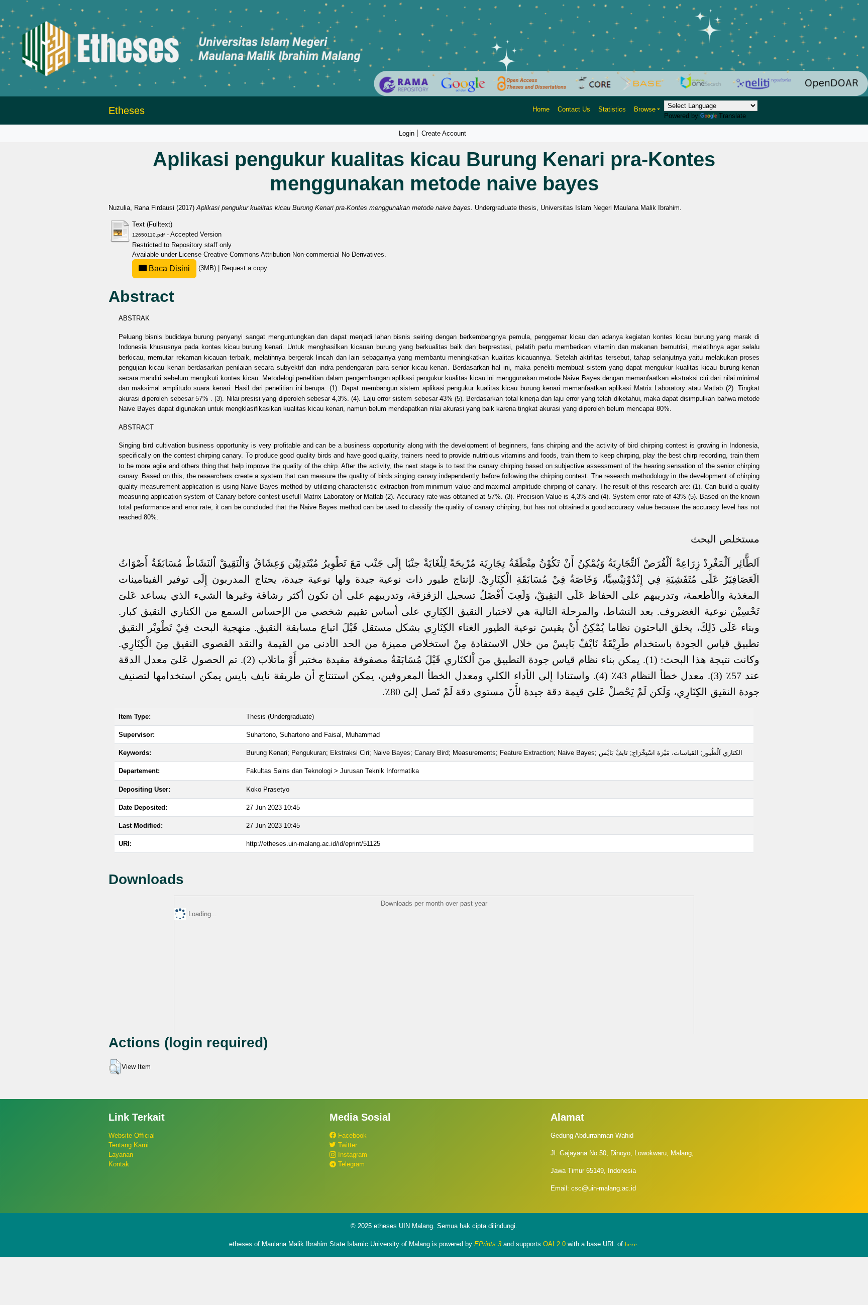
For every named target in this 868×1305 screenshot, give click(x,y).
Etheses (126, 110)
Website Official (131, 1135)
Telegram (350, 1164)
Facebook (351, 1135)
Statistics (612, 109)
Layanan (120, 1154)
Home (541, 109)
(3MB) (182, 268)
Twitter (346, 1145)
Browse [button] (645, 109)
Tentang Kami (128, 1145)
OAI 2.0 (554, 1244)
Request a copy (244, 268)
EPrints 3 (487, 1244)
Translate (732, 116)
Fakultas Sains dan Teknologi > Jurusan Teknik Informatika (332, 771)
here (631, 1244)
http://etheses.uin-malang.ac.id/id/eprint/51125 (313, 843)
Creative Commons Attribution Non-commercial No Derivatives (293, 254)
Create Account (443, 133)
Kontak (118, 1164)
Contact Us (574, 109)
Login (406, 133)
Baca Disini (168, 268)
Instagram (351, 1154)
